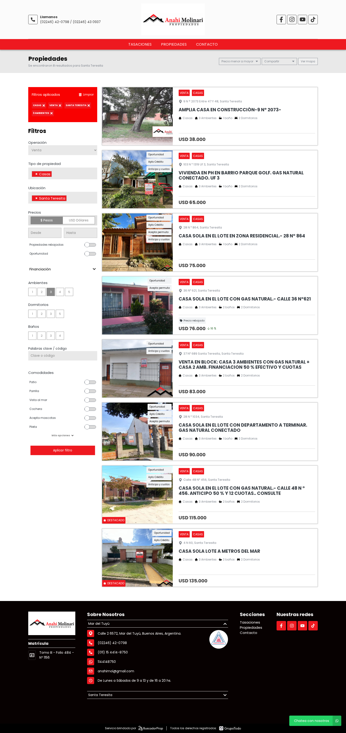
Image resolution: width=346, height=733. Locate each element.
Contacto (207, 44)
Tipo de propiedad (44, 163)
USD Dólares (79, 220)
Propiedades (174, 44)
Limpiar (88, 94)
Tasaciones (140, 44)
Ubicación (36, 187)
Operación (37, 142)
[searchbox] (54, 174)
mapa (310, 61)
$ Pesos (46, 220)
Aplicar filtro (62, 450)
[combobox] (62, 173)
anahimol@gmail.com (116, 671)
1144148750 (107, 661)
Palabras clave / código (47, 348)
